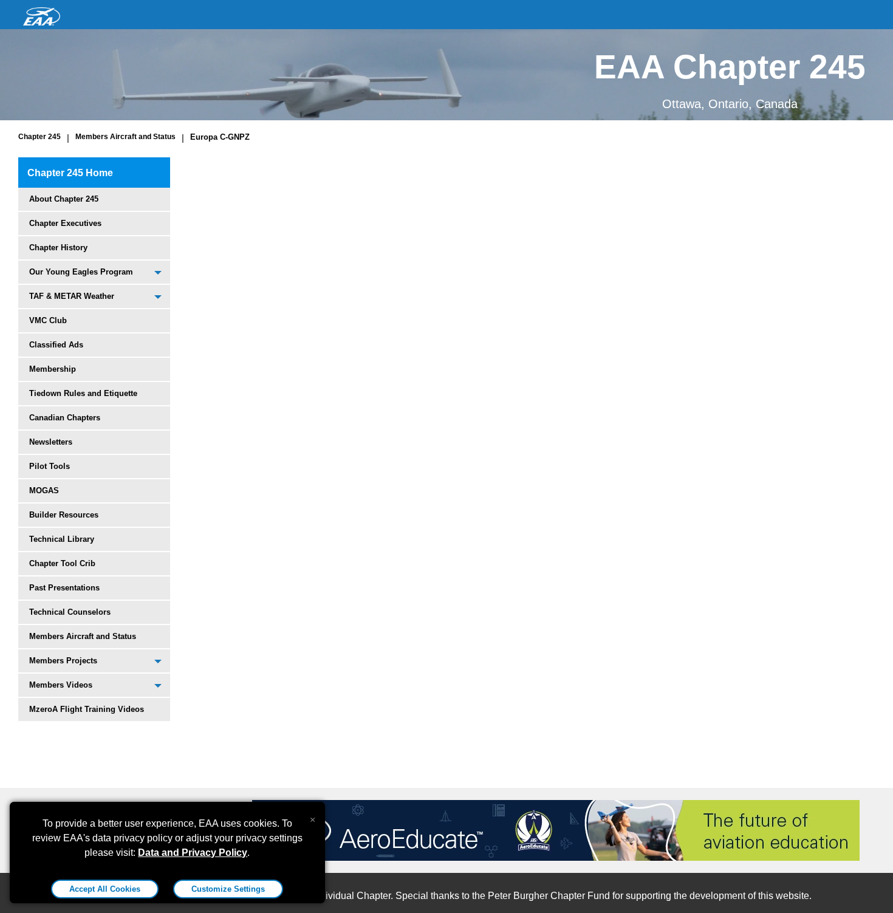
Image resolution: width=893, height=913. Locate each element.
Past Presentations (64, 587)
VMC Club (48, 320)
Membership (52, 369)
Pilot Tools (49, 466)
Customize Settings (228, 889)
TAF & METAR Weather (71, 296)
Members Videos (60, 684)
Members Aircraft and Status (125, 136)
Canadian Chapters (64, 417)
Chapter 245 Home (70, 173)
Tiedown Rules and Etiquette (83, 393)
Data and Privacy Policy (192, 852)
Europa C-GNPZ (220, 137)
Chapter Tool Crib (62, 563)
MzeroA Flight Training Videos (86, 709)
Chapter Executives (65, 223)
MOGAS (44, 490)
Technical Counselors (70, 612)
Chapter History (58, 247)
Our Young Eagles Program (81, 271)
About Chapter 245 (63, 198)
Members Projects (63, 660)
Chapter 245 (39, 136)
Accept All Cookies (104, 889)
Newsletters (50, 441)
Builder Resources (63, 514)
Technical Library (61, 539)
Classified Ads (56, 344)
